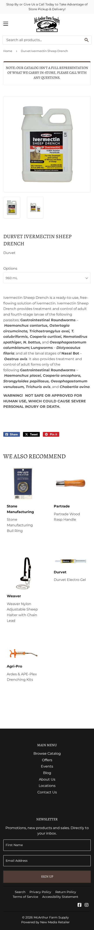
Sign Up (47, 876)
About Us (47, 779)
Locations (47, 786)
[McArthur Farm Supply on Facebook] (80, 905)
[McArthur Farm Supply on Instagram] (87, 905)
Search (20, 892)
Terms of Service (25, 896)
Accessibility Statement (60, 896)
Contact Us (47, 792)
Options (10, 268)
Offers (47, 760)
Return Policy (65, 892)
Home (7, 51)
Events (47, 766)
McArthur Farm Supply (51, 917)
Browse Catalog (47, 753)
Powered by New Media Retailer (45, 922)
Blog (47, 773)
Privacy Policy (40, 892)
